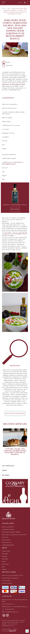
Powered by (5, 630)
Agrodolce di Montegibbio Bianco (13, 84)
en (20, 2)
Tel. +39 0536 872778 (8, 609)
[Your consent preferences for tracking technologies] (27, 631)
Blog (9, 8)
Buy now (15, 209)
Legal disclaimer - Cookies (9, 629)
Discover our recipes (15, 413)
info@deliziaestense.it (12, 611)
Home (4, 8)
